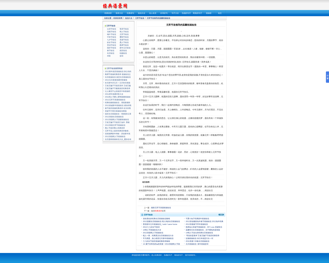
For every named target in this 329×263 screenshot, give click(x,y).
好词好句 (164, 13)
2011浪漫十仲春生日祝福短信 (197, 241)
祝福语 (208, 13)
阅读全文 (209, 190)
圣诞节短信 (124, 40)
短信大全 (141, 13)
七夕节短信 (111, 40)
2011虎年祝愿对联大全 (114, 94)
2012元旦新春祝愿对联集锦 (116, 80)
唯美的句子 (197, 13)
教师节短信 (124, 45)
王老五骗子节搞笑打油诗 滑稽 (117, 122)
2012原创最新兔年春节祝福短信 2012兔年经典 (204, 221)
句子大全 (175, 13)
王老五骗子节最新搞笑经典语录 (117, 88)
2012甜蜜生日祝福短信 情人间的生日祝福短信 (161, 221)
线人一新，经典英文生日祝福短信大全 (158, 235)
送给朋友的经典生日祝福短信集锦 (156, 219)
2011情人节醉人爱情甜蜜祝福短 (117, 97)
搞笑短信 (123, 50)
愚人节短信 (124, 42)
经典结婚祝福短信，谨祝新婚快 (117, 102)
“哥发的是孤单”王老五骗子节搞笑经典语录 (202, 235)
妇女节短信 (111, 42)
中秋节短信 (111, 37)
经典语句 (130, 13)
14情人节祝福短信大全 (152, 230)
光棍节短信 (111, 32)
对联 (109, 56)
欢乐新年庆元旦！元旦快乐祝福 (117, 83)
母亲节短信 (124, 29)
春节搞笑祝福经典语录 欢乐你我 (118, 108)
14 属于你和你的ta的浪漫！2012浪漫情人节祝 (161, 244)
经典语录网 (117, 18)
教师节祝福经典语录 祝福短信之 (118, 74)
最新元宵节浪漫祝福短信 (161, 208)
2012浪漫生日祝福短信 (114, 117)
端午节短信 (111, 34)
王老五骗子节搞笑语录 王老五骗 (118, 86)
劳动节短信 (111, 45)
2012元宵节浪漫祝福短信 (115, 100)
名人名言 (152, 13)
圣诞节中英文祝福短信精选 (116, 111)
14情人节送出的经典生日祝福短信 (199, 233)
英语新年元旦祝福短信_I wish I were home (160, 224)
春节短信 (110, 50)
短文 (220, 13)
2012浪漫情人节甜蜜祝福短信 (117, 119)
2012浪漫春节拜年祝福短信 (197, 224)
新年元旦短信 (125, 48)
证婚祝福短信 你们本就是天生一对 (199, 238)
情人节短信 (124, 32)
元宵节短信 (139, 18)
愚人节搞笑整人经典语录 (115, 128)
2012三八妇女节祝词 (151, 227)
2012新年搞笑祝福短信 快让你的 (118, 71)
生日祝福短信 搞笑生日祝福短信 (118, 77)
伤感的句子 (186, 13)
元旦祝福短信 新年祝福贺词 (197, 244)
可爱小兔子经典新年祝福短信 (197, 219)
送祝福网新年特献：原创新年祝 (117, 134)
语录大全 (119, 13)
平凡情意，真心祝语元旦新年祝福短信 (158, 238)
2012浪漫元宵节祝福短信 (115, 125)
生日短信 (110, 53)
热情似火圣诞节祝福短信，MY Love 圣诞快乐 (204, 227)
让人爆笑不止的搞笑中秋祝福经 (117, 91)
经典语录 (108, 13)
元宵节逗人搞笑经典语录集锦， (117, 131)
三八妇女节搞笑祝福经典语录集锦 (156, 241)
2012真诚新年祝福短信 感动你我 (118, 105)
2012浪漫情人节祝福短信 (153, 233)
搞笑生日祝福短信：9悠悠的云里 (118, 114)
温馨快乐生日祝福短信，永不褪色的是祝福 (203, 230)
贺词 (121, 56)
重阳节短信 (124, 37)
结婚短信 (123, 53)
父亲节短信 (111, 29)
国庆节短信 (111, 48)
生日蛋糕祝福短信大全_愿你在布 (118, 139)
